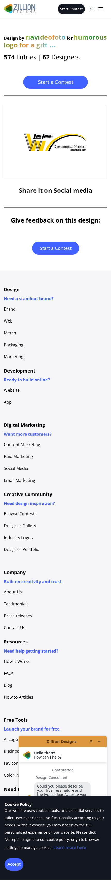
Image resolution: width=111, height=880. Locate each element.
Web (8, 321)
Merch (10, 333)
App (8, 402)
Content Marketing (22, 444)
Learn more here (69, 847)
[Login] (90, 9)
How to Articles (18, 697)
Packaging (13, 345)
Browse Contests (20, 514)
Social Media (16, 468)
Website (12, 390)
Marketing (13, 357)
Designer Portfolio (21, 549)
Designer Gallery (20, 526)
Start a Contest (55, 81)
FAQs (9, 673)
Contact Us (14, 628)
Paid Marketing (18, 456)
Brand (10, 309)
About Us (13, 592)
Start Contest (71, 8)
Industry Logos (18, 537)
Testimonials (16, 604)
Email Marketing (19, 480)
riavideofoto (45, 37)
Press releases (18, 616)
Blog (8, 685)
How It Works (17, 661)
